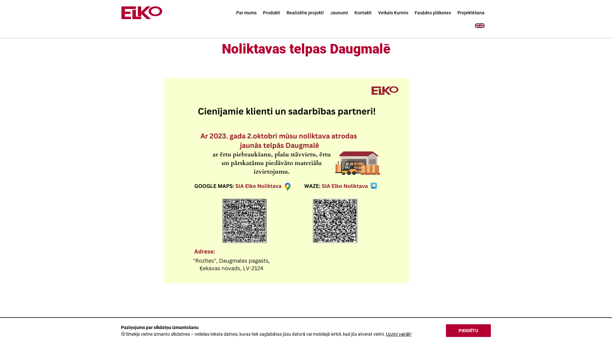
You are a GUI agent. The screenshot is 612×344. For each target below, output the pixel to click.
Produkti (271, 13)
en (479, 25)
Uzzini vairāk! (399, 334)
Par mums (246, 13)
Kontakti (363, 13)
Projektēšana (470, 13)
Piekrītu (468, 330)
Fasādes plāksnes (433, 13)
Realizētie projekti (305, 13)
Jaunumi (339, 13)
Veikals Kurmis (393, 13)
